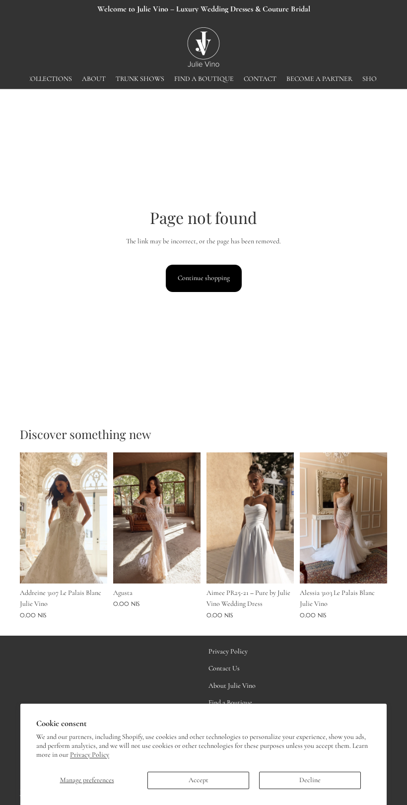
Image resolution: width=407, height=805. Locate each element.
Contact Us (224, 668)
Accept (198, 780)
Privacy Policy (89, 754)
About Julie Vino (232, 685)
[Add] (92, 568)
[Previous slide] (31, 518)
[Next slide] (96, 518)
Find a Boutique (230, 702)
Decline (310, 780)
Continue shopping (204, 278)
